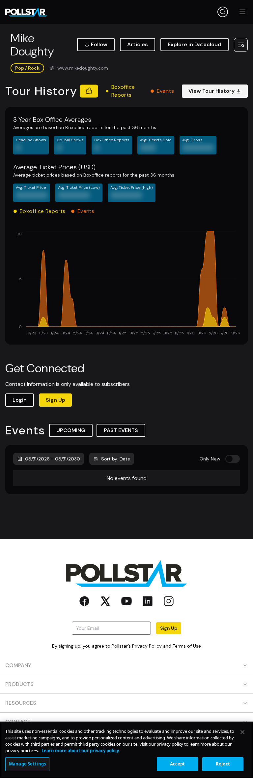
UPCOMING (70, 430)
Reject (223, 764)
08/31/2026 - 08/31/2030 (52, 459)
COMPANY (18, 665)
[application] (126, 284)
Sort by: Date (115, 459)
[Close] (242, 732)
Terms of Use (187, 646)
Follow (99, 44)
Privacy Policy (147, 646)
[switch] (232, 459)
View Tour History (211, 90)
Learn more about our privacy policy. (81, 751)
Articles (137, 44)
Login (20, 399)
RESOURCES (20, 702)
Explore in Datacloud (194, 44)
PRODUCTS (19, 684)
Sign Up (55, 399)
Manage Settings (27, 764)
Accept (177, 764)
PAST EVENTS (121, 430)
